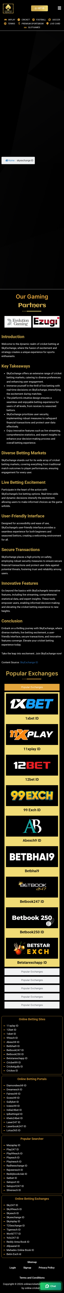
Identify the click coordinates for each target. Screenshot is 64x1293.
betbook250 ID (32, 932)
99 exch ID (32, 810)
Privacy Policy (46, 1267)
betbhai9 (32, 871)
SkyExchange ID (29, 662)
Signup (27, 1267)
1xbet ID (32, 718)
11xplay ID (32, 749)
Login (13, 1267)
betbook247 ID (32, 901)
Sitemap (32, 1262)
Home (11, 160)
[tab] (32, 687)
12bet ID (32, 779)
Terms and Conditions (32, 1277)
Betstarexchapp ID (32, 962)
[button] (60, 8)
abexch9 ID (32, 840)
